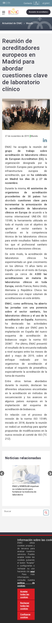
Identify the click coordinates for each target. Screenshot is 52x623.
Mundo (29, 23)
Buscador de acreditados (38, 12)
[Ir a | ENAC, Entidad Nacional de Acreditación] (13, 11)
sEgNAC (46, 3)
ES (4, 3)
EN (9, 3)
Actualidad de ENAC (12, 23)
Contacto (28, 3)
